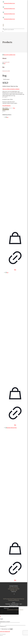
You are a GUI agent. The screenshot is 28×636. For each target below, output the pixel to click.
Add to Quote (5, 109)
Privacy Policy (16, 598)
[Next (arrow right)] (2, 635)
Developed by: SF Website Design (15, 609)
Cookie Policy (9, 598)
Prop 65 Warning (6, 105)
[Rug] (15, 172)
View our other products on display (10, 89)
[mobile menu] (13, 25)
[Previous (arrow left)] (0, 635)
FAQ (4, 598)
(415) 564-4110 (13, 590)
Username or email (5, 621)
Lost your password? (5, 631)
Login (11, 629)
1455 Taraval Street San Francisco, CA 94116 (13, 588)
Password (3, 626)
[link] (2, 31)
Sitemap (17, 600)
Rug (14, 108)
